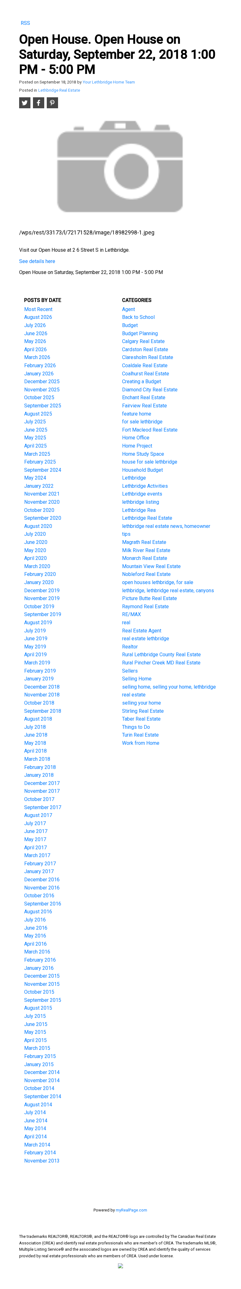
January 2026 (39, 374)
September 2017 (42, 807)
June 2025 (35, 430)
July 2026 (35, 325)
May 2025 (35, 438)
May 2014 (35, 1128)
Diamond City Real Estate (150, 390)
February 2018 (40, 767)
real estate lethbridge (145, 639)
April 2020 (35, 558)
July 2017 (35, 823)
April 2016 (35, 944)
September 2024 (42, 470)
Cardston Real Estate (145, 349)
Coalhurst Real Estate (145, 374)
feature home (136, 414)
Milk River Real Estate (146, 550)
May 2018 (35, 743)
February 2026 (40, 365)
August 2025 (38, 414)
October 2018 (39, 703)
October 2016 (39, 896)
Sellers (130, 671)
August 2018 (38, 719)
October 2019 (39, 607)
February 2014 (40, 1153)
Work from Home (140, 743)
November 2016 (42, 888)
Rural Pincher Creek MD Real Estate (161, 663)
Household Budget (142, 470)
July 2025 (35, 422)
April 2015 (35, 1040)
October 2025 (39, 397)
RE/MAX (131, 614)
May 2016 (35, 936)
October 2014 (39, 1088)
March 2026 (37, 357)
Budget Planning (140, 333)
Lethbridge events (142, 494)
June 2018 (35, 735)
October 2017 (39, 799)
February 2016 (40, 960)
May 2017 (35, 839)
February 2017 (40, 864)
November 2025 (42, 390)
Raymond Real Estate (145, 607)
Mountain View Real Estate (151, 566)
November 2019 (42, 598)
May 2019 (35, 647)
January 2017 (39, 871)
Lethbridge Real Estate (59, 90)
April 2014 (35, 1137)
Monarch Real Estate (144, 558)
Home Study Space (143, 454)
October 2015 (39, 992)
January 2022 (39, 486)
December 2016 (42, 880)
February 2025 (40, 462)
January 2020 (39, 582)
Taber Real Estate (141, 719)
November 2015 (42, 984)
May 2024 (35, 478)
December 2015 (42, 976)
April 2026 (35, 349)
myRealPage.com (131, 1210)
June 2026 (35, 333)
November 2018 (42, 695)
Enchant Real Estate (143, 397)
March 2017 (37, 855)
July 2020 (35, 534)
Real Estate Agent (141, 631)
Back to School (138, 317)
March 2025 (37, 454)
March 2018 (37, 759)
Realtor (130, 647)
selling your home (141, 703)
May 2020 (35, 550)
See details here (37, 261)
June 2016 (35, 928)
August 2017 (38, 815)
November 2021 (42, 494)
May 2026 (35, 341)
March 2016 (37, 952)
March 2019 (37, 663)
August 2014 (38, 1105)
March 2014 (37, 1145)
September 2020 (42, 518)
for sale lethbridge (142, 422)
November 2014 (42, 1080)
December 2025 (42, 381)
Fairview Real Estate (144, 406)
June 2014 (35, 1121)
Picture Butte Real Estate (149, 598)
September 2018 (42, 711)
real (126, 623)
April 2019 (35, 655)
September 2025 (42, 406)
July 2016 (35, 920)
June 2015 (35, 1024)
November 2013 (42, 1161)
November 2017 (42, 791)
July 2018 (35, 727)
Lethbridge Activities (145, 486)
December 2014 (42, 1072)
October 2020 (39, 510)
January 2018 (39, 775)
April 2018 (35, 751)
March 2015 (37, 1048)
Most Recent (38, 309)
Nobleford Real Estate (146, 574)
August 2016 (38, 912)
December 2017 (42, 783)
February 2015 (40, 1056)
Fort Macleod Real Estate (150, 430)
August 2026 (38, 317)
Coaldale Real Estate (145, 365)
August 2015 (38, 1008)
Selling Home (137, 679)
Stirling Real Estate (143, 711)
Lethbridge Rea (139, 510)
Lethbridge (134, 478)
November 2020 (42, 502)
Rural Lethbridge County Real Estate (161, 655)
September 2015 (42, 1000)
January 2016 (39, 968)
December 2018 (42, 687)
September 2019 (42, 614)
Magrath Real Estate (144, 542)
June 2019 (35, 639)
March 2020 (37, 566)
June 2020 (35, 542)
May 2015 (35, 1032)
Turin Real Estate (140, 735)
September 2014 (42, 1096)
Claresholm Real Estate (147, 357)
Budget (130, 325)
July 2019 (35, 631)
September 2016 (42, 904)
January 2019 (39, 679)
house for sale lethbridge (149, 462)
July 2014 (35, 1112)
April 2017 (35, 848)
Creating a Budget (141, 381)
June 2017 (35, 831)
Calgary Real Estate (143, 341)
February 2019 (40, 671)
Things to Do (136, 727)
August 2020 (38, 526)
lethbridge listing (140, 502)
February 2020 (40, 574)
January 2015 (39, 1064)
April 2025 (35, 446)
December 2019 (42, 590)
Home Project (137, 446)
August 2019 (38, 623)
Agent (128, 309)
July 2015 (35, 1016)
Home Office (135, 438)
